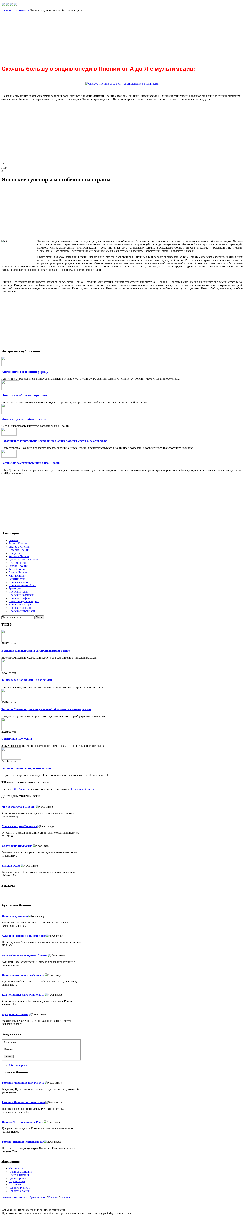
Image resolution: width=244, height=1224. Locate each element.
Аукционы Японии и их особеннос (24, 935)
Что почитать (21, 10)
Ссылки (65, 1197)
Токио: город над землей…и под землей (26, 679)
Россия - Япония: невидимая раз (23, 1141)
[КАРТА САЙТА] (7, 4)
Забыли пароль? (18, 1065)
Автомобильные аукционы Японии (24, 955)
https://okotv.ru (21, 788)
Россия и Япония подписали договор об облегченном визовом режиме (46, 709)
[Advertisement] (108, 37)
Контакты (19, 1197)
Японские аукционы (15, 916)
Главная (6, 10)
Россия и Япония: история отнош (23, 1102)
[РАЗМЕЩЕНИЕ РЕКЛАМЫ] (15, 4)
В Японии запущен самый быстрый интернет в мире (35, 650)
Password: (10, 1049)
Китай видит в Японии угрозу (24, 372)
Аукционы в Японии (15, 1014)
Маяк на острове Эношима (19, 826)
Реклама (53, 1197)
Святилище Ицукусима (16, 738)
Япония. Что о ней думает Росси (22, 1121)
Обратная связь (37, 1197)
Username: (10, 1042)
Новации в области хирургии (24, 395)
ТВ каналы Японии (83, 788)
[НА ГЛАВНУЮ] (3, 4)
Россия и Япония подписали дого (23, 1082)
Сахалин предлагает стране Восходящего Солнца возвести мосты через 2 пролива (54, 440)
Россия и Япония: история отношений (26, 768)
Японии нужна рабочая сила (23, 419)
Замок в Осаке (11, 865)
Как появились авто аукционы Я (23, 994)
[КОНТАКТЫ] (11, 4)
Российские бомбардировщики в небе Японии (30, 462)
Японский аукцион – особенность (23, 975)
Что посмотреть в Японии (18, 806)
